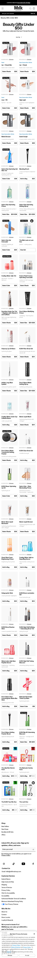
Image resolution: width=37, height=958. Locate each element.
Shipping (4, 884)
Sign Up (33, 13)
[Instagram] (4, 863)
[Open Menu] (2, 8)
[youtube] (23, 863)
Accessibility (5, 896)
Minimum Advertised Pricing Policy (12, 901)
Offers (3, 835)
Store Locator (5, 917)
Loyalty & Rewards (7, 920)
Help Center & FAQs (7, 882)
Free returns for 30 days (23, 2)
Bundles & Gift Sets (7, 832)
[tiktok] (13, 863)
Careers (4, 914)
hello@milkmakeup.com (13, 871)
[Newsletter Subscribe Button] (33, 849)
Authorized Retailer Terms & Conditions (13, 898)
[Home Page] (18, 8)
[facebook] (33, 863)
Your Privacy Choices (11, 904)
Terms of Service (6, 887)
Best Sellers (5, 826)
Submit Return (5, 879)
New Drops (4, 829)
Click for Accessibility (8, 893)
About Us (4, 912)
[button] (30, 8)
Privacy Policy (5, 890)
